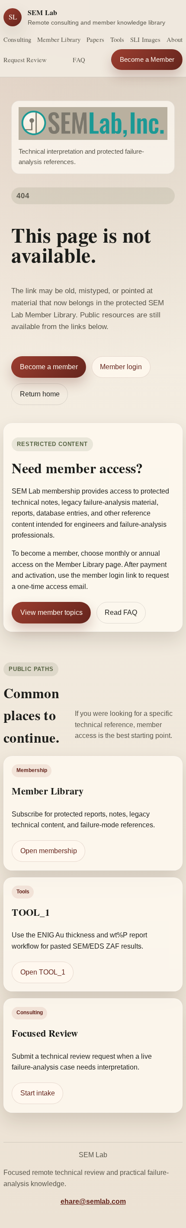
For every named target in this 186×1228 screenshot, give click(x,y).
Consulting (17, 39)
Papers (95, 39)
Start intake (37, 1093)
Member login (121, 366)
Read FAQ (121, 612)
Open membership (48, 851)
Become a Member (147, 59)
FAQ (79, 59)
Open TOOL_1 (42, 972)
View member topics (51, 612)
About (175, 39)
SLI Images (145, 39)
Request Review (25, 59)
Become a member (49, 366)
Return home (40, 394)
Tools (117, 39)
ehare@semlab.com (93, 1201)
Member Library (58, 39)
